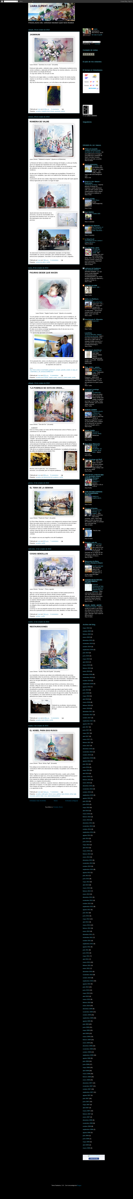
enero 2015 (86, 820)
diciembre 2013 (87, 860)
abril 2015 (86, 810)
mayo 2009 (86, 1030)
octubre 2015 (87, 792)
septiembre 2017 (88, 721)
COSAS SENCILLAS (39, 554)
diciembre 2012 (87, 897)
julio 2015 (86, 801)
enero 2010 (86, 1005)
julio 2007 (86, 1098)
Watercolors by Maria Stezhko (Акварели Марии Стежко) (94, 563)
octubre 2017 (87, 718)
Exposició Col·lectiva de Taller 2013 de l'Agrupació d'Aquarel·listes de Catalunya (97, 588)
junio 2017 (86, 730)
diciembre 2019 (87, 640)
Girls (93, 461)
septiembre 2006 (88, 1129)
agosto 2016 (86, 761)
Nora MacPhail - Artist (92, 248)
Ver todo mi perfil (97, 35)
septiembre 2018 (88, 683)
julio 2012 (86, 912)
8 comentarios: (54, 475)
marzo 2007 (86, 1111)
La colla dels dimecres (92, 225)
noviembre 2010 (88, 974)
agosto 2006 (86, 1132)
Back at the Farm (97, 302)
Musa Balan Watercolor (92, 444)
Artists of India (90, 198)
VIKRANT (88, 529)
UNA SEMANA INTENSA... (93, 270)
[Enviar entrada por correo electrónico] (62, 109)
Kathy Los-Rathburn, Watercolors (92, 299)
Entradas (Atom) (58, 807)
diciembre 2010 (87, 971)
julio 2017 (86, 727)
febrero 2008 (87, 1077)
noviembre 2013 (88, 863)
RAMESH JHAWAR (91, 410)
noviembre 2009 (88, 1012)
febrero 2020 (87, 634)
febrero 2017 (87, 742)
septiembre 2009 (88, 1018)
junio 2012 (86, 916)
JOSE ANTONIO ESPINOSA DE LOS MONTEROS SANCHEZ (93, 493)
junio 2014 (86, 841)
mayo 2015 (86, 807)
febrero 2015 (87, 817)
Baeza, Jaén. (96, 287)
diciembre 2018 (87, 674)
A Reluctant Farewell (91, 607)
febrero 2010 (87, 1002)
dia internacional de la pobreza (50, 477)
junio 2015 (86, 804)
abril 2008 (86, 1070)
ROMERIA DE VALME (39, 122)
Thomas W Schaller (91, 508)
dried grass (95, 351)
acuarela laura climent (42, 377)
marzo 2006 (86, 1148)
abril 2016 (86, 773)
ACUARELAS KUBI (91, 285)
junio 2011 (86, 953)
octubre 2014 (87, 829)
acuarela (38, 111)
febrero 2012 (87, 928)
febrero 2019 (87, 668)
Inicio (56, 801)
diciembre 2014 (87, 823)
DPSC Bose (96, 200)
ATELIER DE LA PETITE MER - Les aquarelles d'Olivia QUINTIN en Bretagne (94, 476)
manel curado (67, 377)
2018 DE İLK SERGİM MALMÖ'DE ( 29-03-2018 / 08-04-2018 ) (97, 449)
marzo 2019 (86, 665)
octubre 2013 (87, 866)
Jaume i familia (90, 430)
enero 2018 (86, 708)
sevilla (48, 262)
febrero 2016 (87, 779)
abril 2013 (86, 885)
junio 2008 (86, 1064)
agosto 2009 (86, 1021)
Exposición (95, 321)
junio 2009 (86, 1027)
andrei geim (44, 794)
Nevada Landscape (97, 566)
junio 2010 (86, 990)
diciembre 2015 (87, 786)
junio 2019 (86, 656)
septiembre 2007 (88, 1092)
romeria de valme (41, 262)
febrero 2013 (87, 891)
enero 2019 (86, 671)
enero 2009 (86, 1043)
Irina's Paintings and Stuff (93, 459)
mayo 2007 (86, 1104)
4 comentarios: (55, 109)
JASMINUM (35, 34)
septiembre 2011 (88, 943)
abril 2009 (86, 1033)
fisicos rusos (52, 794)
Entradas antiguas (71, 801)
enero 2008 (86, 1080)
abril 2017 (86, 736)
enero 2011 (86, 968)
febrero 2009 (87, 1039)
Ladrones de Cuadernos (93, 268)
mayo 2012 (86, 919)
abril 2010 (86, 996)
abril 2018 (86, 699)
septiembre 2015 (88, 795)
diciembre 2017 (87, 711)
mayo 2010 (86, 993)
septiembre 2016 (88, 758)
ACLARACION (96, 392)
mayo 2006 (86, 1142)
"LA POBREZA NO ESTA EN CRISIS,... (47, 388)
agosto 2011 (86, 947)
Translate (97, 43)
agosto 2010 (86, 984)
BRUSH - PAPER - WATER (93, 605)
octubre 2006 (87, 1126)
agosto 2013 (86, 872)
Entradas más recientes (38, 801)
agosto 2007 (86, 1095)
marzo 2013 (86, 888)
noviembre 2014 (88, 826)
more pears (95, 166)
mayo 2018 (86, 696)
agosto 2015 (86, 798)
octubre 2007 (87, 1089)
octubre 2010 (87, 978)
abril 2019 (86, 662)
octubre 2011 (87, 940)
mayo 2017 (86, 733)
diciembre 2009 (87, 1008)
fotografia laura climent (47, 111)
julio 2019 (86, 652)
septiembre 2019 (88, 649)
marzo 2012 (86, 925)
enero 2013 (86, 894)
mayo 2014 (86, 844)
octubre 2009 (87, 1015)
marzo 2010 (86, 999)
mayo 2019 (86, 659)
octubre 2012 (87, 903)
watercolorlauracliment (54, 796)
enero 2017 (86, 745)
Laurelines (88, 333)
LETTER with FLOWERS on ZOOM (96, 251)
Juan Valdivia (89, 212)
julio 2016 (86, 764)
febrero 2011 (87, 965)
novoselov (32, 796)
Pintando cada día (91, 542)
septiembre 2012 (88, 906)
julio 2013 (86, 875)
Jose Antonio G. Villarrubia (94, 319)
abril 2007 (86, 1107)
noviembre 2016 (88, 752)
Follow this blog (93, 1158)
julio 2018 (86, 690)
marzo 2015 (86, 813)
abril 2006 (86, 1145)
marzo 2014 (86, 851)
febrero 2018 (87, 705)
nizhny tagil (73, 794)
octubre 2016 (87, 755)
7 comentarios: (54, 541)
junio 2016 (86, 767)
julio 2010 (86, 987)
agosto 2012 (86, 909)
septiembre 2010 (88, 981)
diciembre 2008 (87, 1046)
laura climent (45, 720)
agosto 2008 (86, 1058)
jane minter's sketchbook (93, 350)
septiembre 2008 (88, 1055)
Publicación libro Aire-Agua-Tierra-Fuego (97, 370)
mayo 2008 (86, 1067)
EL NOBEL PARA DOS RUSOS (43, 730)
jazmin (63, 111)
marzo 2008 (86, 1073)
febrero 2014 (87, 854)
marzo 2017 (86, 739)
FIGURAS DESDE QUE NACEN (44, 273)
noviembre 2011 (88, 937)
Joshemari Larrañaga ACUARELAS (92, 390)
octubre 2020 (87, 631)
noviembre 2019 (88, 643)
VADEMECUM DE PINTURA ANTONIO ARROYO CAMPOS (93, 581)
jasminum (57, 111)
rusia (45, 796)
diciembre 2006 (87, 1120)
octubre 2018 (87, 680)
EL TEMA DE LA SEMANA (41, 488)
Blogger (79, 1185)
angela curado (53, 377)
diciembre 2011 (87, 934)
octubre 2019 (87, 646)
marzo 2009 (86, 1036)
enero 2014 (86, 857)
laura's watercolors (91, 164)
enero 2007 (86, 1117)
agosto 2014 (86, 835)
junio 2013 (86, 878)
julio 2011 (86, 950)
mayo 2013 (86, 882)
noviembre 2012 (88, 900)
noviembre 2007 (88, 1086)
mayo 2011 (86, 956)
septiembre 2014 (88, 832)
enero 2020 (86, 637)
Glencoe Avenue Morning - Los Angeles (97, 511)
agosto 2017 (86, 724)
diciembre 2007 (87, 1083)
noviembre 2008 (88, 1049)
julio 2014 (86, 838)
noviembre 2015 (88, 789)
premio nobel (39, 796)
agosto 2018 (86, 687)
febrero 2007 (87, 1114)
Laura (95, 29)
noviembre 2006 (88, 1123)
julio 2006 (86, 1135)
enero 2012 (86, 931)
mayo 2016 (86, 770)
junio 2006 (86, 1138)
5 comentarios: (55, 718)
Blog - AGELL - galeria (92, 367)
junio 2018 (86, 693)
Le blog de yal (89, 239)
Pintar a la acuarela (91, 149)
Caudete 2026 (96, 213)
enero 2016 (86, 783)
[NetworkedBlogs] (94, 1155)
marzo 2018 (86, 702)
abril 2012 (86, 922)
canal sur (60, 377)
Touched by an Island (91, 184)
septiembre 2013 (88, 869)
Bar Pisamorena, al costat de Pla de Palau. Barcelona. (97, 228)
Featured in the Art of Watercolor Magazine (97, 413)
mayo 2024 (86, 628)
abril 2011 (86, 959)
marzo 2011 (86, 962)
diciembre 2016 (87, 748)
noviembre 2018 (88, 677)
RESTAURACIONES (39, 627)
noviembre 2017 (88, 714)
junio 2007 (86, 1101)
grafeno (59, 794)
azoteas (38, 616)
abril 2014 (86, 847)
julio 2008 (86, 1061)
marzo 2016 (86, 776)
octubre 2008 (87, 1052)
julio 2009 (86, 1024)
